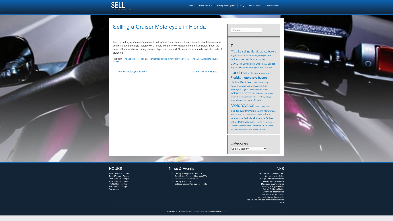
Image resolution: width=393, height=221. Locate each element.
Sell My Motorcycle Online (258, 118)
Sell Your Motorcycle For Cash (271, 173)
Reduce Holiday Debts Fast (186, 178)
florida (236, 72)
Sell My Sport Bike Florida (273, 181)
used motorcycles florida (257, 129)
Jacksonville (257, 82)
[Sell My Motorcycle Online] (121, 5)
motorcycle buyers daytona (258, 89)
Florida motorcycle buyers (249, 77)
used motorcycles (241, 129)
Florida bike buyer (251, 73)
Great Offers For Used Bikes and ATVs (191, 176)
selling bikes (266, 106)
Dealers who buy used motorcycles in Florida (265, 199)
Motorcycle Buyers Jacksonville (271, 197)
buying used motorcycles (243, 55)
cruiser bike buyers (159, 58)
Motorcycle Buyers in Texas (272, 183)
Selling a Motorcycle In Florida (271, 178)
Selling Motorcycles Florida (132, 58)
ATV (233, 51)
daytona (236, 63)
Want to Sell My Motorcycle (273, 194)
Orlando (258, 106)
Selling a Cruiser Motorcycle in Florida (159, 26)
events (269, 67)
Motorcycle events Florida (248, 100)
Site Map (209, 211)
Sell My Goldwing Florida (273, 189)
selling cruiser (195, 58)
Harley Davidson (242, 82)
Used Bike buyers (260, 125)
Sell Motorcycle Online (274, 176)
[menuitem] (191, 5)
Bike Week (264, 52)
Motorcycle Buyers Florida (273, 186)
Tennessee (235, 125)
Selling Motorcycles (243, 110)
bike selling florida (247, 51)
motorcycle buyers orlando (248, 97)
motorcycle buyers (239, 89)
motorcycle (266, 82)
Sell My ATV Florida (208, 71)
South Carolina (268, 122)
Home (281, 202)
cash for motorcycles (255, 59)
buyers (272, 51)
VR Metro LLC (220, 211)
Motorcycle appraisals (238, 86)
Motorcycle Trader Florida (273, 191)
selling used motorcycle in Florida (250, 115)
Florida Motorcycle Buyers (131, 71)
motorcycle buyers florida (178, 58)
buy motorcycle (260, 55)
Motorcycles (243, 105)
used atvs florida (245, 125)
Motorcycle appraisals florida (257, 86)
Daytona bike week (252, 63)
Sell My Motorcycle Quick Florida (246, 121)
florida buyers (265, 73)
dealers (264, 64)
